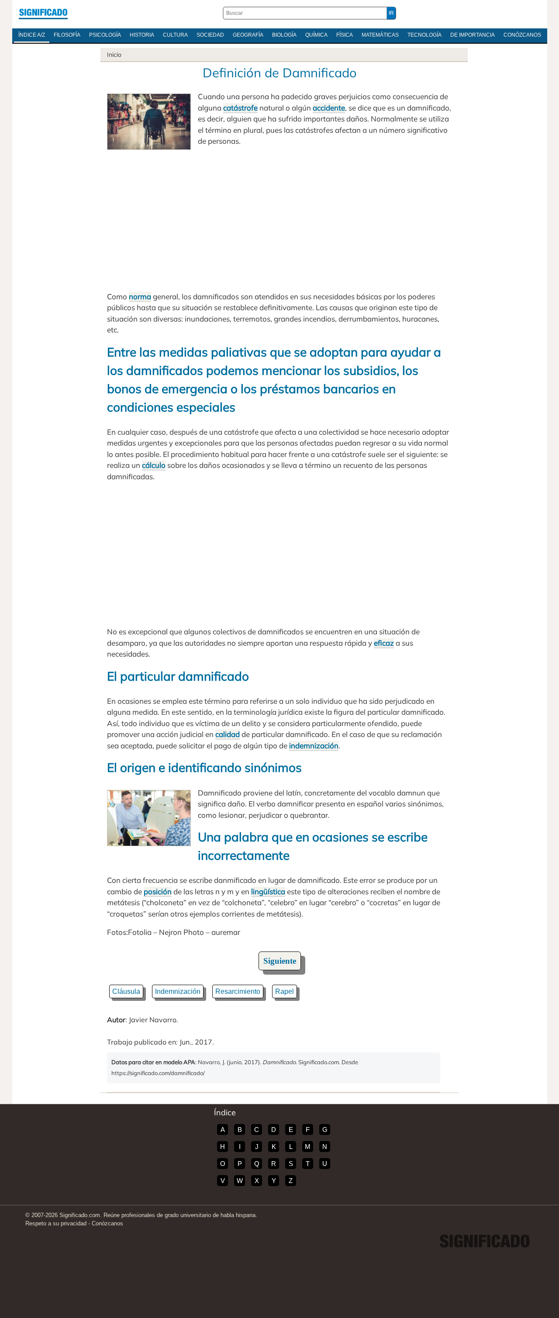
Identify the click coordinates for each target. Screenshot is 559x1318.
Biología (284, 35)
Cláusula (126, 991)
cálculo (154, 465)
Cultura (175, 35)
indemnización (313, 745)
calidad (227, 734)
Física (344, 35)
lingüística (268, 891)
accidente (329, 107)
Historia (142, 35)
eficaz (384, 642)
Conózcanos (522, 35)
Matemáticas (380, 35)
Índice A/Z (31, 35)
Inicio (114, 55)
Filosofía (67, 35)
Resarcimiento (237, 991)
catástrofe (240, 107)
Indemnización (177, 991)
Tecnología (424, 35)
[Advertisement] (279, 219)
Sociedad (210, 35)
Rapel (284, 991)
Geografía (248, 35)
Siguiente (279, 960)
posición (158, 891)
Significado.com (43, 13)
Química (316, 35)
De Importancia (472, 35)
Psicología (105, 35)
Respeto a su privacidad (55, 1223)
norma (140, 296)
